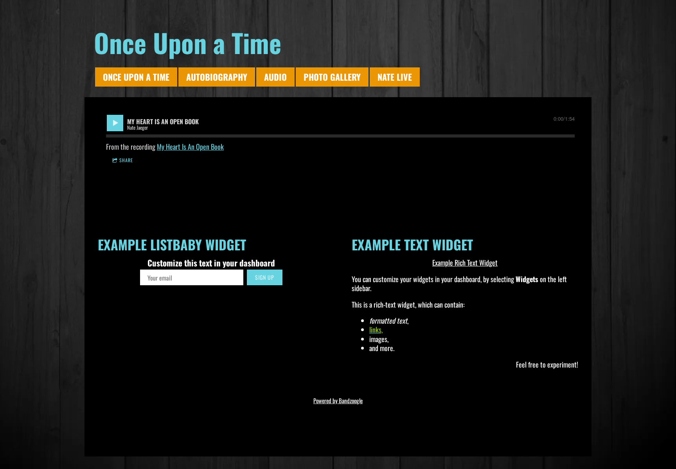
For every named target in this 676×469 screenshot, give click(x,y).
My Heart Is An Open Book (190, 146)
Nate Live (395, 77)
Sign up (264, 277)
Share (126, 160)
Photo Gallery (332, 77)
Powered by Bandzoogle (338, 400)
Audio (275, 77)
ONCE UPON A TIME (136, 77)
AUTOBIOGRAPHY (216, 77)
